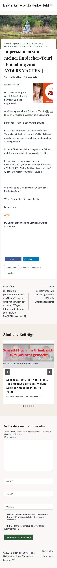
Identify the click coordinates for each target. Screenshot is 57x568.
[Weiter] (49, 372)
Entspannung (10, 46)
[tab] (23, 406)
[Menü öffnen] (51, 5)
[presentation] (28, 357)
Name (9, 480)
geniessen (36, 267)
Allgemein (9, 44)
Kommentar (11, 437)
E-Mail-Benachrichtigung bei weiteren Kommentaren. (24, 527)
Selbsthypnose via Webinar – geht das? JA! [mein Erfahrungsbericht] (44, 294)
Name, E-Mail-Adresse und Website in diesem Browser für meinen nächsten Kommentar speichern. (27, 517)
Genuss (30, 46)
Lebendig (39, 46)
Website (9, 506)
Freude (22, 46)
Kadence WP (9, 560)
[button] (13, 259)
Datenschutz (48, 551)
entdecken (24, 267)
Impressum (48, 556)
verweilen (9, 273)
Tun (46, 46)
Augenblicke (10, 267)
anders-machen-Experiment (28, 44)
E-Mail (9, 493)
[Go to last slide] (7, 372)
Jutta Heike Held (14, 77)
